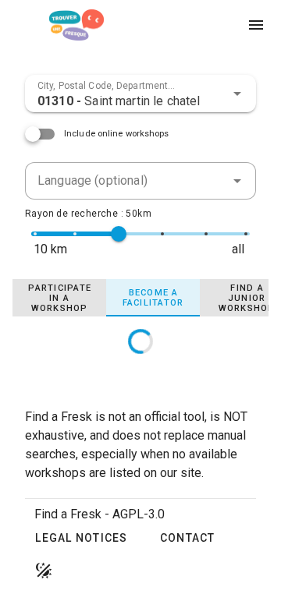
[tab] (59, 297)
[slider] (118, 234)
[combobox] (140, 93)
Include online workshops (116, 134)
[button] (237, 93)
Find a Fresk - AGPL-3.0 (99, 514)
